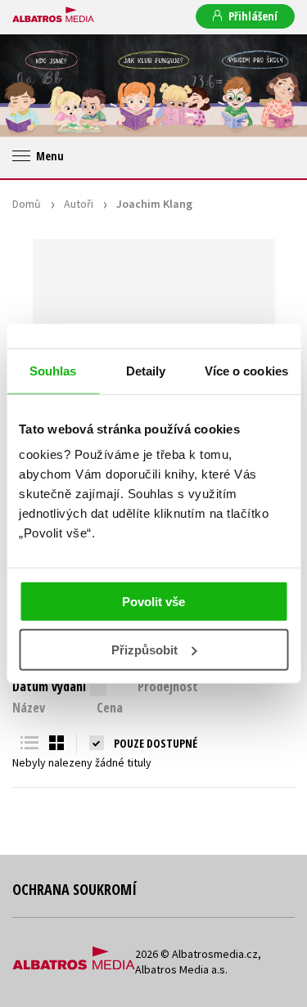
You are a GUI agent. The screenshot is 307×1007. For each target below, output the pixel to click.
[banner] (53, 15)
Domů (26, 203)
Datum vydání (49, 686)
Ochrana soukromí (74, 889)
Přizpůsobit (144, 650)
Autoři (78, 203)
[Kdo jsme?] (51, 85)
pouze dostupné (155, 743)
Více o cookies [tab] (246, 370)
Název (28, 707)
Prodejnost (168, 686)
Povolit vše (153, 602)
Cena (110, 707)
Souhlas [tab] (53, 370)
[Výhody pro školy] (256, 85)
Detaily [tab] (146, 370)
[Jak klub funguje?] (153, 85)
